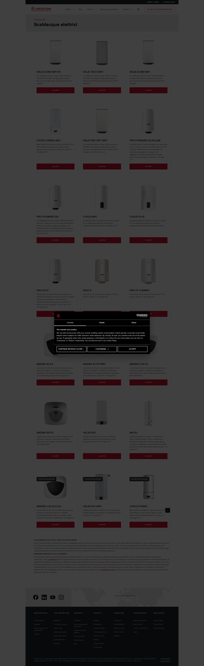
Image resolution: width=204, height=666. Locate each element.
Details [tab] (102, 322)
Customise (101, 349)
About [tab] (134, 322)
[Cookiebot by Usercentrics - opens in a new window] (138, 315)
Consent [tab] (70, 322)
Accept (132, 349)
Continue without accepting (72, 349)
